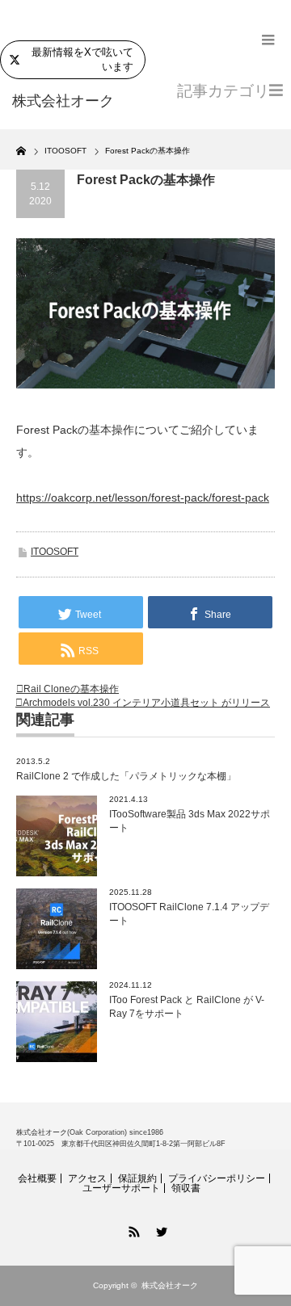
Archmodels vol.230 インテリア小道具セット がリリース (146, 702)
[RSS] (132, 1229)
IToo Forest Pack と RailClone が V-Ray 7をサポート (186, 1006)
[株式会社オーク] (70, 102)
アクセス (87, 1178)
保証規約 (137, 1178)
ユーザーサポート (121, 1188)
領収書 (185, 1188)
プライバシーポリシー (216, 1178)
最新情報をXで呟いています (82, 59)
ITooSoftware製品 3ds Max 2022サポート (189, 821)
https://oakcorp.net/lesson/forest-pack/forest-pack (142, 497)
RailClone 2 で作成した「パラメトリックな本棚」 (126, 776)
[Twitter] (159, 1229)
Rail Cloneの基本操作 (71, 689)
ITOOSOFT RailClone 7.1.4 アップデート (189, 913)
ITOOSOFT (54, 551)
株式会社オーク (169, 1285)
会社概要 (37, 1178)
